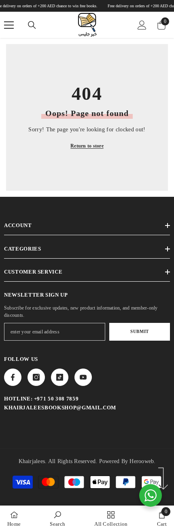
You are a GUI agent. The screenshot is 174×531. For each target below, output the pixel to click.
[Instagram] (36, 377)
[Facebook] (12, 377)
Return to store (87, 146)
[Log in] (142, 25)
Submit (139, 331)
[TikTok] (59, 377)
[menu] (9, 25)
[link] (57, 518)
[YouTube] (83, 377)
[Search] (32, 25)
